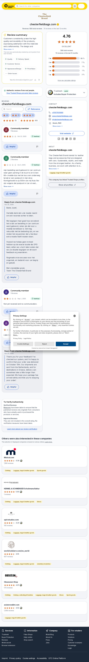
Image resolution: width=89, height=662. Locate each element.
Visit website (65, 133)
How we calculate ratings (67, 80)
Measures (7, 407)
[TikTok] (66, 138)
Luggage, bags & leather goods (60, 173)
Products (71, 634)
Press (48, 640)
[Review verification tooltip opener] (57, 24)
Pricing (70, 640)
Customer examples (75, 643)
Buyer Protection (8, 637)
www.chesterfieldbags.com (62, 116)
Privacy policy (15, 658)
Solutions (71, 637)
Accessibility (42, 658)
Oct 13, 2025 (21, 136)
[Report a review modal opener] (37, 146)
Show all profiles (66, 185)
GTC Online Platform (57, 658)
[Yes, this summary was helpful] (35, 80)
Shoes (39, 501)
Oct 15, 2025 (9, 204)
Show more (57, 126)
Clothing (7, 470)
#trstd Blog (50, 634)
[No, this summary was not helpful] (39, 80)
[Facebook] (59, 138)
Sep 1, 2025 (21, 298)
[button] (75, 6)
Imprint (5, 658)
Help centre (28, 637)
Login (70, 648)
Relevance (35, 109)
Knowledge (72, 645)
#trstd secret (6, 643)
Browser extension (8, 645)
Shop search (28, 640)
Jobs (47, 643)
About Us (49, 637)
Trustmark (5, 634)
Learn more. (48, 442)
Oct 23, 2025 (9, 353)
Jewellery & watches (43, 564)
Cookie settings (29, 658)
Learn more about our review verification (22, 429)
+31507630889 (57, 112)
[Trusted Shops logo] (9, 6)
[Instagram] (62, 138)
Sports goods (41, 470)
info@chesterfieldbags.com (62, 119)
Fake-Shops (28, 634)
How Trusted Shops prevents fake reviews (22, 93)
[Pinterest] (74, 138)
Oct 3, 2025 (21, 165)
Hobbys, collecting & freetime (23, 595)
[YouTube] (70, 138)
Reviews (5, 640)
